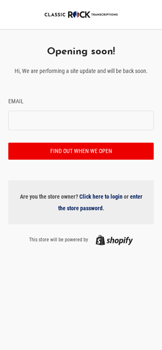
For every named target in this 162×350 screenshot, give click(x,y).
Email (16, 101)
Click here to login (101, 196)
